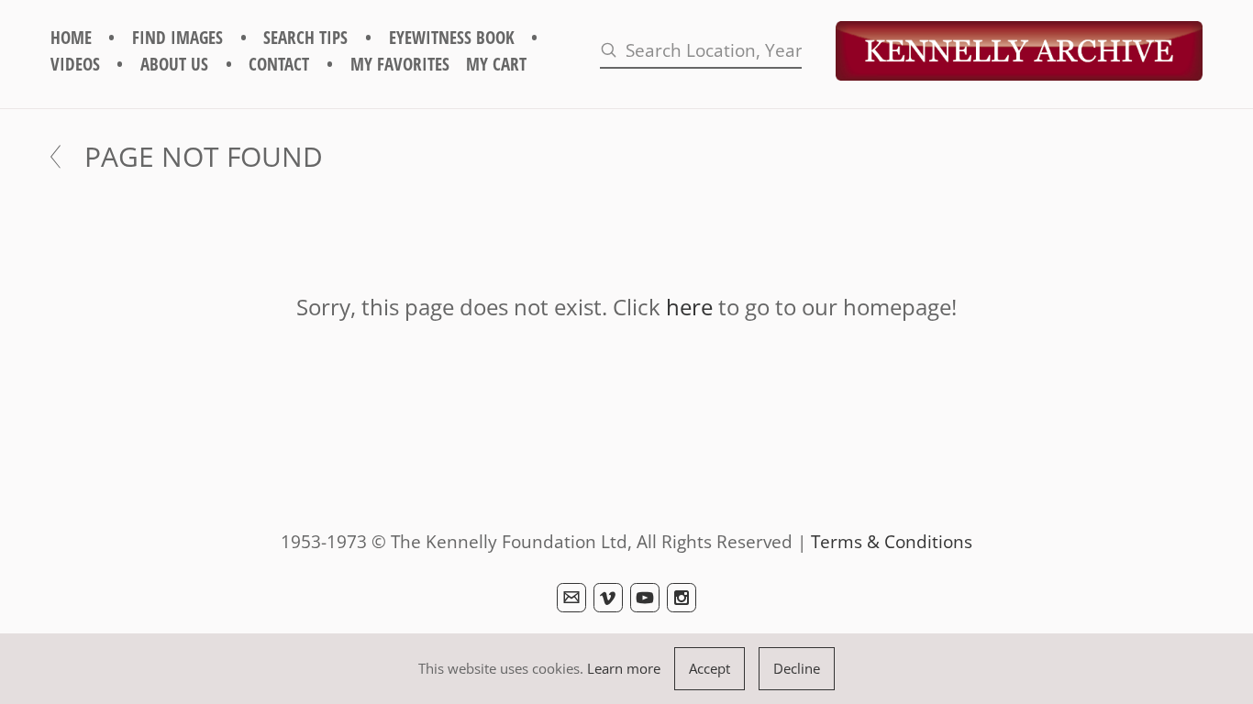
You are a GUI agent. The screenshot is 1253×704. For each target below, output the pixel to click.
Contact (279, 63)
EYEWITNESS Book (452, 37)
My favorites (399, 63)
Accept (709, 668)
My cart (496, 63)
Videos (75, 63)
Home (71, 37)
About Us (174, 63)
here (689, 307)
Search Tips (305, 37)
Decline (796, 668)
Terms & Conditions (891, 541)
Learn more (623, 668)
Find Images (177, 37)
